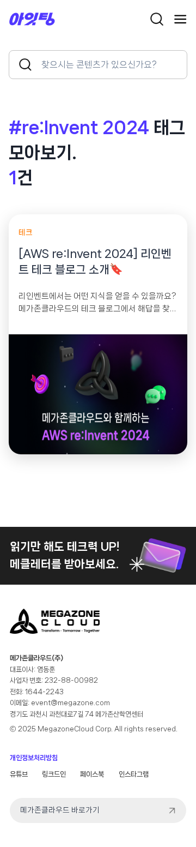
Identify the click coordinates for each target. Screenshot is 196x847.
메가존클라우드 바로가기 (60, 810)
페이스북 (92, 774)
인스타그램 (134, 774)
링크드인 (54, 774)
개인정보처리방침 (34, 757)
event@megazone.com (70, 702)
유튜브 (19, 774)
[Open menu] (180, 19)
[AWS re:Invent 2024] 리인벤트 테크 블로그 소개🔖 (95, 262)
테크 (26, 232)
